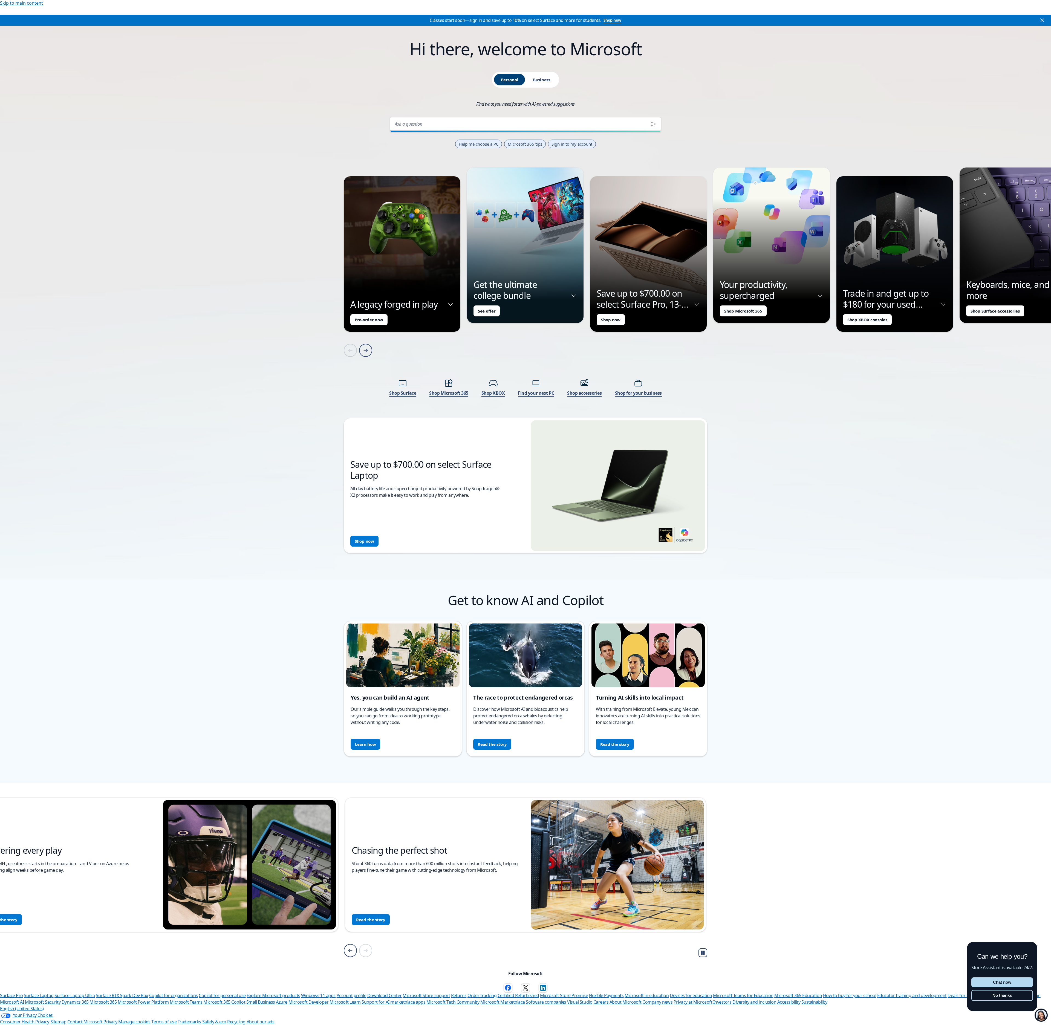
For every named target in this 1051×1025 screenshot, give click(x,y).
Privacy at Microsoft (693, 1002)
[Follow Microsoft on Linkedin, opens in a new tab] (543, 987)
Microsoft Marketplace (502, 1002)
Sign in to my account (572, 144)
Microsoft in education (647, 995)
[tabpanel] (525, 333)
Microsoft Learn (345, 1002)
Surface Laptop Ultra (74, 995)
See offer (486, 311)
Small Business (260, 1002)
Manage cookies (134, 1022)
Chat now (1002, 982)
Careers (601, 1002)
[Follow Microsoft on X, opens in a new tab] (525, 987)
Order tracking (481, 995)
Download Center (384, 995)
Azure (281, 1002)
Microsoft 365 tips (525, 144)
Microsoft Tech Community (452, 1002)
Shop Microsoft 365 (743, 311)
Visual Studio (579, 1002)
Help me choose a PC (478, 144)
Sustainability (814, 1002)
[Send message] (654, 124)
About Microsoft (626, 1002)
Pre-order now (369, 319)
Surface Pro (11, 995)
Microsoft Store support (426, 995)
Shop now (612, 20)
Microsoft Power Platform (143, 1002)
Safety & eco (214, 1022)
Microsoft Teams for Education (743, 995)
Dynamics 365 (75, 1002)
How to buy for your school (849, 995)
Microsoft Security (42, 1002)
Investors (722, 1002)
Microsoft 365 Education (798, 995)
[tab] (509, 79)
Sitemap (58, 1022)
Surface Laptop (38, 995)
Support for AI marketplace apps (393, 1002)
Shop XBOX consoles (867, 319)
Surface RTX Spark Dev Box (122, 995)
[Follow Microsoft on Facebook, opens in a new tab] (508, 987)
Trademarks (189, 1022)
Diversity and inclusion (754, 1002)
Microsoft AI (12, 1002)
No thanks (1002, 995)
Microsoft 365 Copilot (224, 1002)
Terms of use (164, 1022)
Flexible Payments (606, 995)
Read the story (492, 744)
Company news (657, 1002)
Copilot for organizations (173, 995)
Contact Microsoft (85, 1022)
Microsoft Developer (308, 1002)
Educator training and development (912, 995)
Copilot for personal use (222, 995)
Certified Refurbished (518, 995)
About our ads (261, 1022)
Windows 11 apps (318, 995)
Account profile (351, 995)
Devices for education (691, 995)
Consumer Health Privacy (24, 1022)
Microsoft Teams (186, 1002)
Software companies (546, 1002)
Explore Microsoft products (273, 995)
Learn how (365, 744)
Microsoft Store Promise (564, 995)
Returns (459, 995)
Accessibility (789, 1002)
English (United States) (22, 1009)
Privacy (110, 1022)
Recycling (236, 1022)
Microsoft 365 (103, 1002)
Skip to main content (21, 3)
